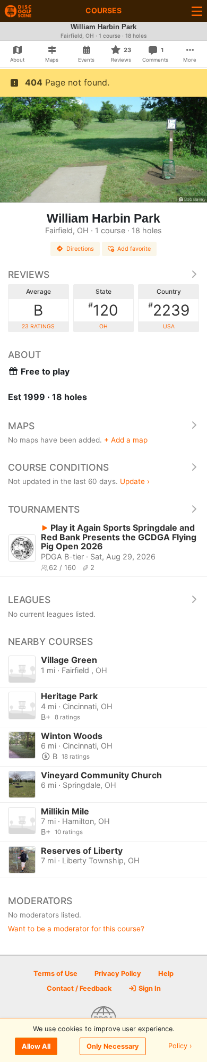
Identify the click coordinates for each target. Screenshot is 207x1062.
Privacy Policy (117, 974)
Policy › (180, 1046)
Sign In (149, 988)
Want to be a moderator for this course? (76, 928)
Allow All (36, 1046)
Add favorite (134, 248)
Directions (80, 248)
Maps (21, 425)
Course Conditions (58, 467)
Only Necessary (113, 1046)
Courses (103, 10)
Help (166, 974)
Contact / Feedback (79, 988)
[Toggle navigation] (197, 11)
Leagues (29, 599)
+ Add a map (126, 440)
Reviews (28, 274)
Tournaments (44, 509)
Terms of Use (55, 974)
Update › (135, 481)
